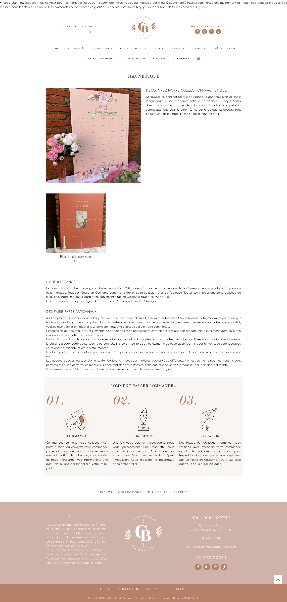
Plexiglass (199, 49)
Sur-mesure (181, 59)
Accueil (55, 49)
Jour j (158, 49)
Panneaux (177, 49)
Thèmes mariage (225, 49)
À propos (159, 59)
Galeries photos (134, 59)
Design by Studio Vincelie (186, 598)
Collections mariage (101, 59)
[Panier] (199, 59)
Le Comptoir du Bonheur (143, 27)
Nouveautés (76, 49)
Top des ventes (102, 49)
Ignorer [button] (203, 7)
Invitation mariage (133, 49)
